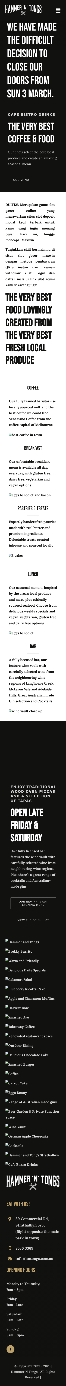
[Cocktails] (14, 1146)
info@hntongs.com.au (34, 1258)
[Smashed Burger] (19, 1064)
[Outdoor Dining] (19, 1045)
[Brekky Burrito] (18, 951)
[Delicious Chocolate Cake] (27, 1055)
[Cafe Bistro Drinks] (21, 1164)
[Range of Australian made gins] (31, 1102)
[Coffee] (11, 1074)
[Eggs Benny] (16, 1092)
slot (41, 279)
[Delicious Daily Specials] (25, 970)
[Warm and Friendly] (22, 961)
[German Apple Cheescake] (26, 1136)
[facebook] (10, 1349)
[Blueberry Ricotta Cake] (25, 989)
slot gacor (28, 255)
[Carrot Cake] (16, 1083)
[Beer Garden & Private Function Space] (32, 1111)
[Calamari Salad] (18, 979)
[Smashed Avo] (17, 1017)
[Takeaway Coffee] (20, 1027)
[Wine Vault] (15, 1127)
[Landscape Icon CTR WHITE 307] (23, 7)
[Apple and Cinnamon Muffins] (30, 998)
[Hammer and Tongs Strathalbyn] (32, 1155)
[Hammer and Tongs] (22, 942)
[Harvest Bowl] (17, 1008)
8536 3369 (24, 1248)
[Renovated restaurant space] (29, 1036)
